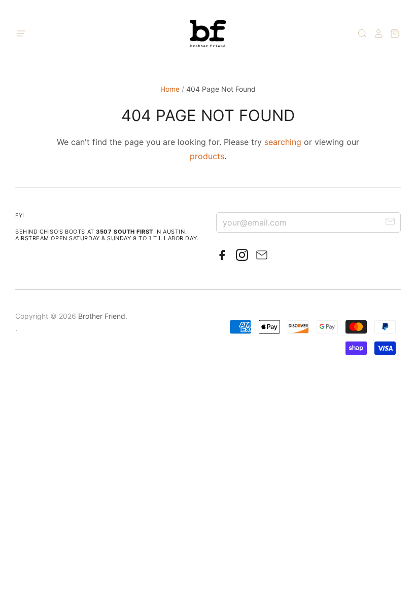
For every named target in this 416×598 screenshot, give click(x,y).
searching (282, 142)
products (207, 156)
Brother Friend (101, 316)
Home (170, 89)
